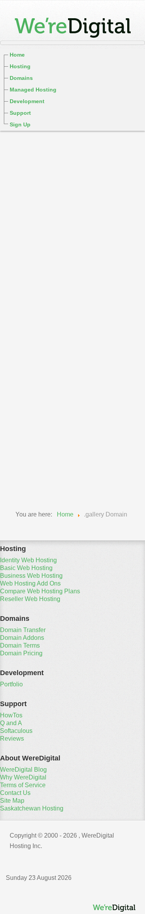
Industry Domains (39, 381)
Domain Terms (20, 645)
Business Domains (41, 273)
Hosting (20, 66)
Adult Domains (34, 251)
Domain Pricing (21, 653)
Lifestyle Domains (39, 403)
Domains (21, 78)
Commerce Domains (43, 295)
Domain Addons (22, 637)
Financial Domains (40, 327)
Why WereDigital (23, 777)
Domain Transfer (23, 630)
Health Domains (36, 371)
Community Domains (44, 305)
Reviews (12, 738)
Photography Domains (47, 425)
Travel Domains (35, 479)
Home (17, 55)
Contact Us (15, 793)
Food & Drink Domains (47, 338)
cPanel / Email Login (38, 138)
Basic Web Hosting (26, 568)
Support (20, 113)
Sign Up (20, 124)
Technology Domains (45, 468)
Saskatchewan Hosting (31, 808)
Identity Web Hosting (28, 560)
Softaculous (16, 730)
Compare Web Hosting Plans (40, 591)
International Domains (46, 392)
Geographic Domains (45, 349)
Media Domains (35, 414)
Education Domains (42, 316)
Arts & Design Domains (48, 262)
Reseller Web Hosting (30, 599)
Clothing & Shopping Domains (60, 284)
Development (27, 101)
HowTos (11, 715)
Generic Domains (38, 240)
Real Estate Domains (44, 447)
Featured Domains (40, 229)
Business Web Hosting (31, 575)
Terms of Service (23, 785)
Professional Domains (46, 436)
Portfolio (11, 684)
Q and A (11, 723)
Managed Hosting (33, 89)
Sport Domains (34, 457)
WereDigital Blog (23, 769)
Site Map (12, 800)
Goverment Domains (44, 360)
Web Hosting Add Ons (30, 583)
